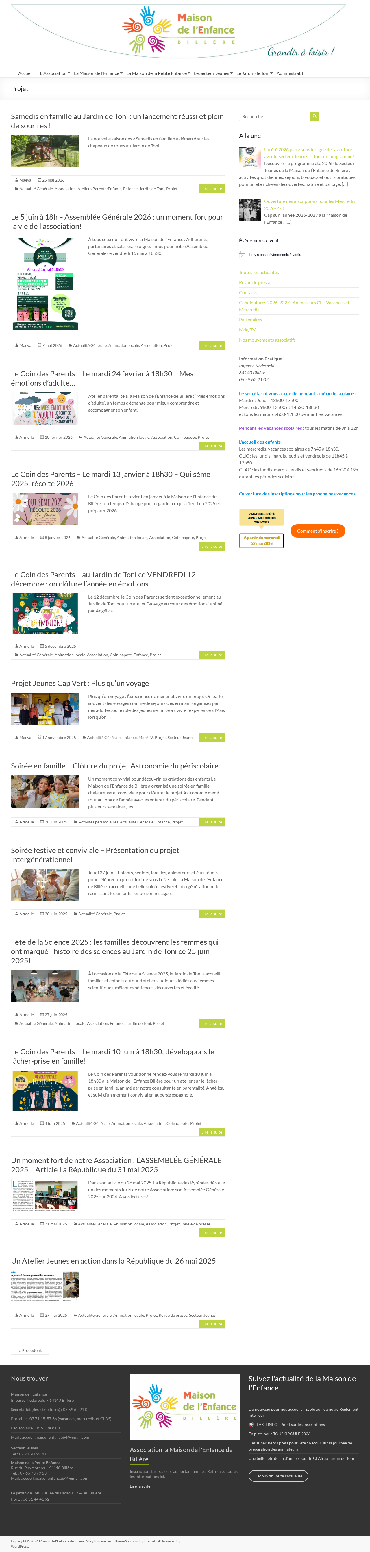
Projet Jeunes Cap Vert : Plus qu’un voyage (80, 683)
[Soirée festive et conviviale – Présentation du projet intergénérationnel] (45, 872)
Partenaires (250, 319)
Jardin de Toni (151, 188)
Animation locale (123, 345)
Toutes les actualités (259, 272)
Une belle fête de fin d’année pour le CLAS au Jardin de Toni (301, 1458)
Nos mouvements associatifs (267, 339)
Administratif (290, 73)
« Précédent (30, 1350)
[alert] (299, 254)
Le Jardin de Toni (252, 73)
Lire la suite (211, 188)
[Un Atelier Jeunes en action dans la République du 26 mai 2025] (45, 1273)
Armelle (26, 437)
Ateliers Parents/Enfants (99, 188)
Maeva (25, 179)
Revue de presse (196, 1223)
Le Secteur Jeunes (211, 73)
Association (65, 188)
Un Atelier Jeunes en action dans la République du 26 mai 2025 (113, 1260)
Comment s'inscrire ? (317, 531)
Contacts (248, 292)
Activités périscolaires (98, 821)
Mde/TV (145, 737)
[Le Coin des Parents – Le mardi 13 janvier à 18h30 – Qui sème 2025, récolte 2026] (45, 496)
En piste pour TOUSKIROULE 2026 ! (281, 1433)
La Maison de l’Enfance (96, 73)
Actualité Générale (36, 188)
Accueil (25, 73)
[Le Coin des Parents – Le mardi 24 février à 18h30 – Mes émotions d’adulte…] (45, 395)
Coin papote (185, 437)
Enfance (130, 188)
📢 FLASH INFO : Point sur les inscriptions (287, 1424)
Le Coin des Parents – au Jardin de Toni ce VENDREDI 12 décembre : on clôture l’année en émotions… (103, 579)
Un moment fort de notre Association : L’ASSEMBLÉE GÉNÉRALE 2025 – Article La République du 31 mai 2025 (116, 1164)
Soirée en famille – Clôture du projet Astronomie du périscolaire (115, 765)
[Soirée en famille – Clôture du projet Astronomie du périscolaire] (45, 778)
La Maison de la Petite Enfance (156, 73)
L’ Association (53, 73)
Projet (171, 188)
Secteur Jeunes (181, 737)
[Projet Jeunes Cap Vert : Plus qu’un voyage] (45, 695)
